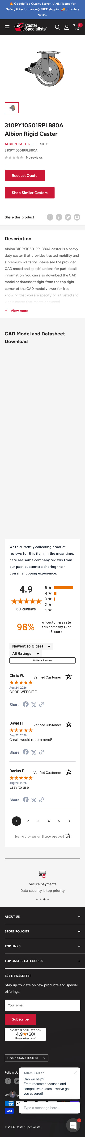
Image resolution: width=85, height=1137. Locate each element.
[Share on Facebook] (50, 217)
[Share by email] (77, 217)
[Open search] (57, 27)
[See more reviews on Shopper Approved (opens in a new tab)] (41, 705)
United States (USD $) (22, 1058)
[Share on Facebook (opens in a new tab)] (26, 705)
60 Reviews (29, 609)
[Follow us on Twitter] (17, 1081)
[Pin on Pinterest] (59, 217)
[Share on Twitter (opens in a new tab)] (34, 705)
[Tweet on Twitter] (68, 217)
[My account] (66, 27)
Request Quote (25, 175)
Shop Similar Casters (29, 192)
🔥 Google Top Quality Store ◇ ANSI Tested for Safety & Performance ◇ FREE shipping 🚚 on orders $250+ (42, 9)
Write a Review (42, 660)
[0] (76, 27)
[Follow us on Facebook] (8, 1081)
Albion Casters (19, 144)
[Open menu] (7, 27)
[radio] (60, 587)
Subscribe (20, 1019)
